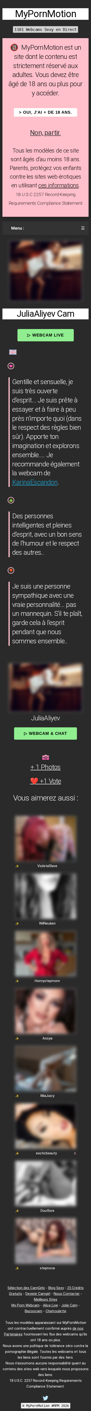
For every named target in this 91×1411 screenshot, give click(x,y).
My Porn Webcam (25, 1305)
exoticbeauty (46, 1153)
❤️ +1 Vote (45, 781)
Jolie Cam (69, 1305)
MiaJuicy (47, 1096)
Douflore (47, 1210)
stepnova (47, 1268)
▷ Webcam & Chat (45, 733)
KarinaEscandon (35, 482)
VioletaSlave (47, 866)
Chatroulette (56, 1311)
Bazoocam (33, 1311)
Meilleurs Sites (45, 1299)
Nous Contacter (67, 1294)
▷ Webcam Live (45, 335)
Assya (47, 1038)
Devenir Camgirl (37, 1294)
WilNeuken (47, 923)
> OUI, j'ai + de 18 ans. (45, 112)
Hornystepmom (47, 981)
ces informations (58, 185)
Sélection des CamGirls (26, 1288)
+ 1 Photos (45, 767)
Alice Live (50, 1305)
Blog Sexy (56, 1288)
